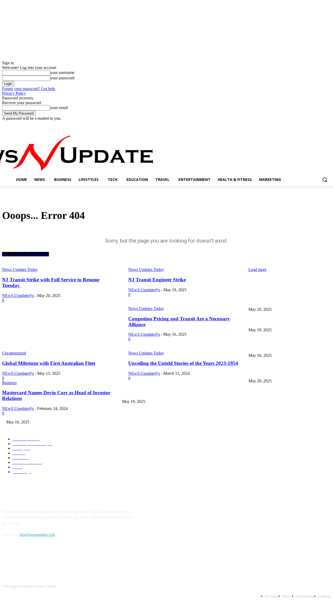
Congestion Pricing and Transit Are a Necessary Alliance (163, 413)
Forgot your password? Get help (28, 88)
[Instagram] (306, 125)
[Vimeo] (321, 125)
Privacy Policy (14, 93)
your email (59, 107)
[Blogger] (7, 558)
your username (62, 72)
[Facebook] (299, 125)
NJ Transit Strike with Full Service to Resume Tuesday (289, 301)
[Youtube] (328, 125)
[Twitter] (314, 125)
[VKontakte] (60, 558)
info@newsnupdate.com (37, 535)
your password (62, 78)
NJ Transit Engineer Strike (268, 321)
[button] (324, 179)
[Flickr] (34, 558)
